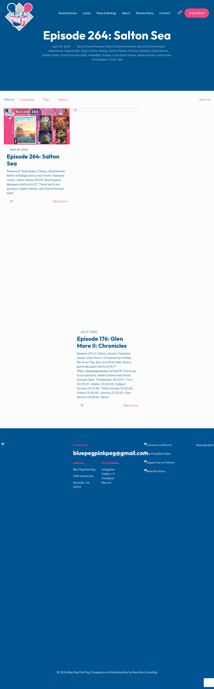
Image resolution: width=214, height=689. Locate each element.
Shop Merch (197, 13)
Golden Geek (50, 55)
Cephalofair (72, 51)
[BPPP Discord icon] (113, 678)
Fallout (122, 51)
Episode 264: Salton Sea (33, 160)
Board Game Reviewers (121, 46)
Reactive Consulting (144, 672)
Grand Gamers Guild (73, 55)
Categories (27, 99)
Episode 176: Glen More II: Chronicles (102, 342)
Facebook (107, 478)
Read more (60, 201)
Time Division (100, 59)
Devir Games (89, 51)
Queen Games (147, 55)
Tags (46, 99)
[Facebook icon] (101, 678)
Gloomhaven (160, 51)
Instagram (108, 469)
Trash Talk (115, 59)
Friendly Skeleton (139, 51)
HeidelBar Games (99, 55)
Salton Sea (164, 55)
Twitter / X (108, 474)
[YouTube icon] (107, 678)
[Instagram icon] (110, 678)
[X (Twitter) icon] (104, 678)
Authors (63, 99)
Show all (204, 99)
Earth (112, 51)
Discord (106, 482)
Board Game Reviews (151, 46)
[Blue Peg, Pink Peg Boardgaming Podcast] (19, 16)
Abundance (55, 51)
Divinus (103, 51)
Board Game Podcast (91, 46)
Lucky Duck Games (124, 55)
